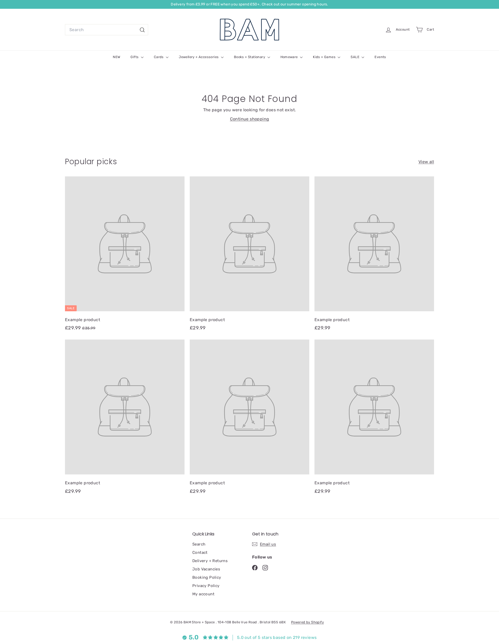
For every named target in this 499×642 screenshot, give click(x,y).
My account (203, 594)
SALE (355, 57)
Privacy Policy (206, 585)
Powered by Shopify (307, 622)
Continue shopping (249, 118)
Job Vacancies (206, 569)
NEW (116, 57)
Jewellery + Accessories (199, 57)
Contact (200, 552)
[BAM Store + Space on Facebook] (255, 567)
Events (380, 57)
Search (198, 544)
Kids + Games (324, 57)
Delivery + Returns (210, 560)
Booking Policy (206, 577)
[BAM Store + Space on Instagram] (265, 567)
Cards (159, 57)
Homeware (289, 57)
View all (426, 161)
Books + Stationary (250, 57)
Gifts (134, 57)
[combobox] (106, 30)
